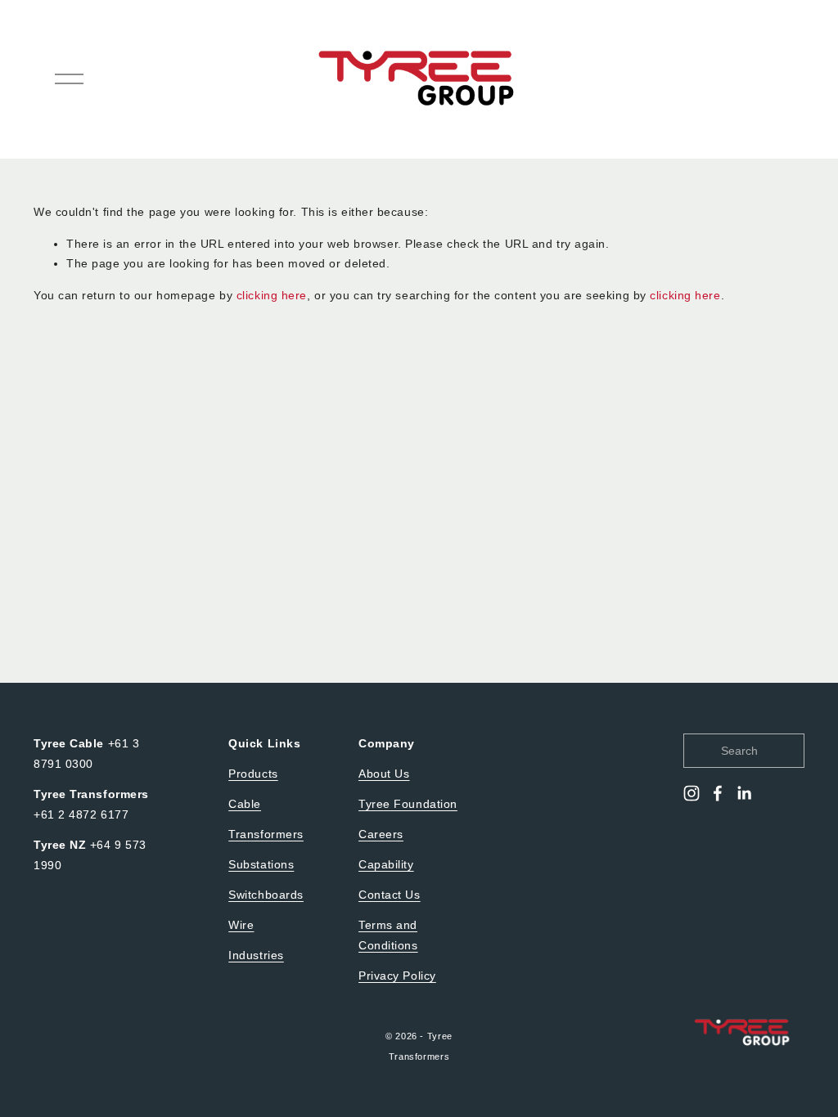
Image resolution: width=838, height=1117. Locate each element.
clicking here (272, 295)
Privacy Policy (397, 975)
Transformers (266, 834)
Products (252, 773)
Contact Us (389, 894)
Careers (380, 834)
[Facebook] (718, 793)
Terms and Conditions (388, 935)
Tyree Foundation (407, 803)
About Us (383, 773)
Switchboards (266, 894)
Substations (261, 864)
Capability (386, 864)
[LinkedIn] (744, 793)
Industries (256, 955)
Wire (241, 924)
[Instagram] (691, 793)
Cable (244, 803)
